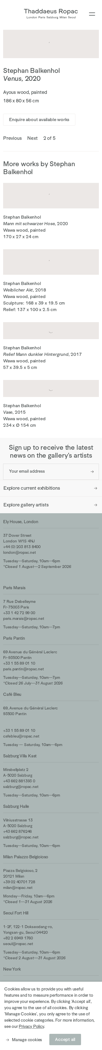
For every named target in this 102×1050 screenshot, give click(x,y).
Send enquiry (92, 471)
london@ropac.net (19, 552)
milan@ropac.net (18, 887)
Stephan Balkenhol (31, 70)
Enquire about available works (39, 119)
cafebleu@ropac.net (21, 736)
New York (12, 969)
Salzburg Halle (16, 806)
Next (32, 138)
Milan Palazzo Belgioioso (25, 856)
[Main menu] (92, 14)
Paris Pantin (14, 638)
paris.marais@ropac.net (23, 618)
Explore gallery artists (25, 505)
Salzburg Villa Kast (20, 755)
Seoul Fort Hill (15, 912)
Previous (12, 138)
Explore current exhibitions (31, 488)
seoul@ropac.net (18, 943)
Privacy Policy (31, 1026)
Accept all (65, 1039)
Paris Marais (14, 587)
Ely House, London (20, 521)
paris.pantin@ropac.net (23, 669)
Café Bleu (12, 694)
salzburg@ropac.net (20, 786)
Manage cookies (27, 1039)
